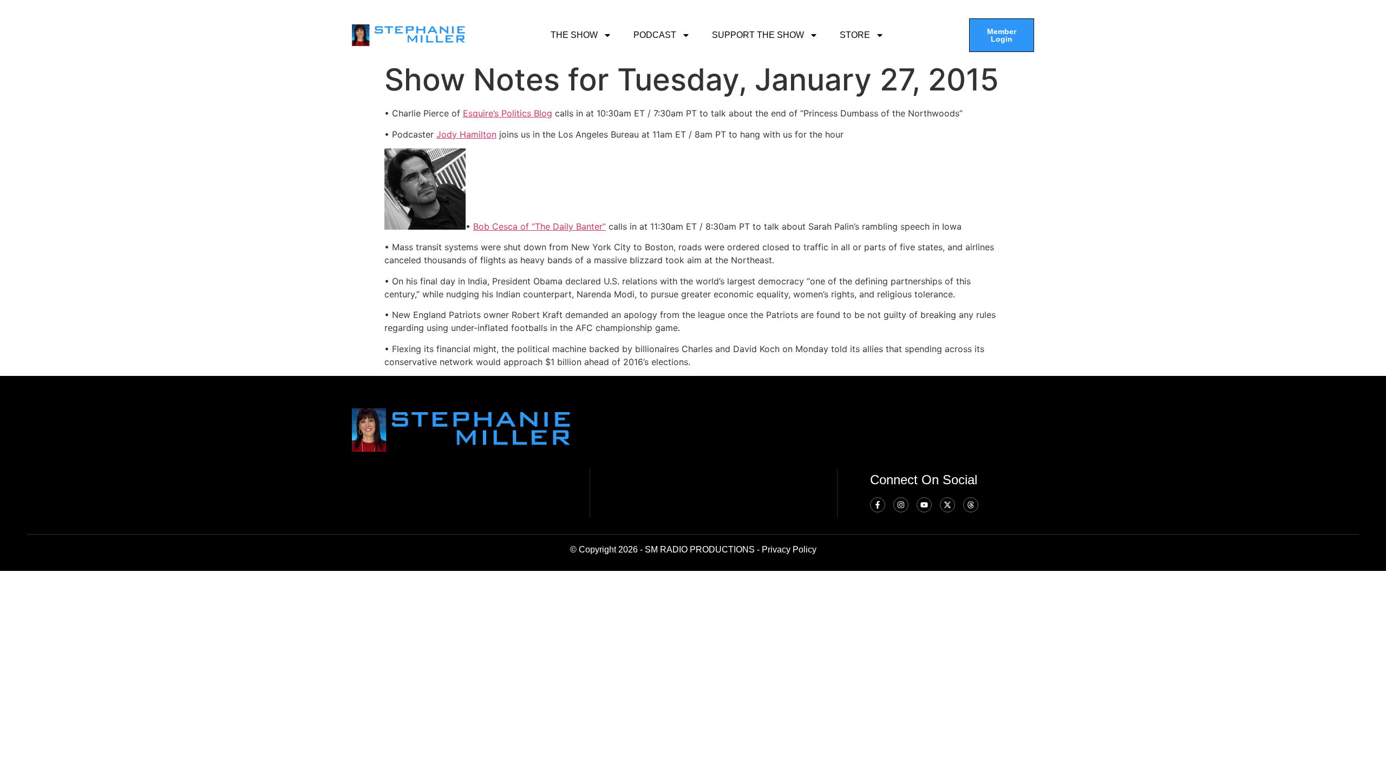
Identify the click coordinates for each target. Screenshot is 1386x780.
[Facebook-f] (877, 504)
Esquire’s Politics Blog (507, 113)
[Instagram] (900, 504)
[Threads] (970, 504)
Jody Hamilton (466, 134)
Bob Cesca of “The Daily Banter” (539, 226)
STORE (855, 35)
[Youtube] (924, 504)
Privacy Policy (789, 549)
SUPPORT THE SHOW (758, 35)
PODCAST (654, 35)
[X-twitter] (947, 504)
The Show (574, 35)
